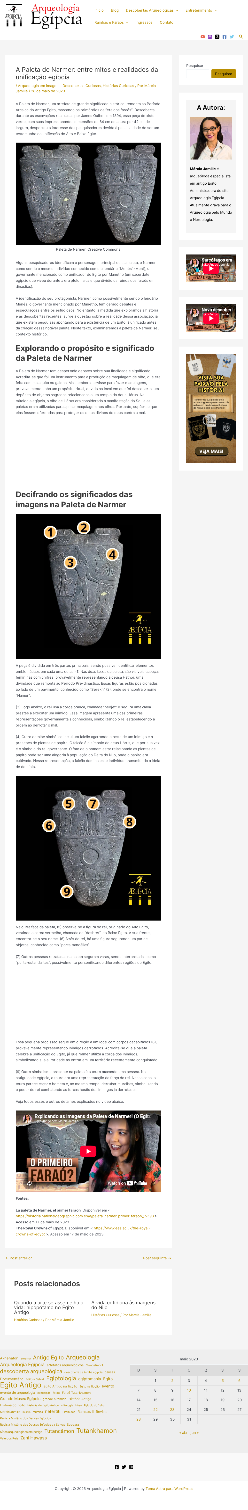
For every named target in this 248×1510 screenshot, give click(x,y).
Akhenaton (9, 1358)
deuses (110, 1372)
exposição (44, 1392)
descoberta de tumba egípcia (83, 1372)
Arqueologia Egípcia (22, 1364)
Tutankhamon (96, 1431)
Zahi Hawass (33, 1437)
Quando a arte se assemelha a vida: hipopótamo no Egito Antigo (48, 1307)
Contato (166, 22)
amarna (26, 1358)
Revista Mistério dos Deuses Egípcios (25, 1418)
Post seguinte (157, 1258)
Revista (102, 1412)
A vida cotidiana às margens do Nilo (123, 1305)
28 (138, 1419)
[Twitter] (232, 37)
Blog (115, 10)
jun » (195, 1432)
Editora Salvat (35, 1379)
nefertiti (52, 1411)
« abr (183, 1432)
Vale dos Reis (9, 1438)
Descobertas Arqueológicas (150, 10)
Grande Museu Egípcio (20, 1398)
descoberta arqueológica (31, 1371)
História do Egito (12, 1405)
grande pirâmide (54, 1399)
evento (108, 1386)
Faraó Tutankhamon (76, 1392)
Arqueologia (83, 1357)
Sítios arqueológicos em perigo (21, 1432)
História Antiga (80, 1399)
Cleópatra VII (94, 1365)
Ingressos (144, 22)
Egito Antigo (20, 1385)
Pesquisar (194, 65)
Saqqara (73, 1424)
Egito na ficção (89, 1386)
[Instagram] (210, 37)
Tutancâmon (59, 1431)
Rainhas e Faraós (109, 22)
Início (99, 10)
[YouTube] (203, 37)
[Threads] (217, 37)
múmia (27, 1412)
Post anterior (18, 1258)
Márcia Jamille (10, 1412)
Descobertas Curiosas (81, 85)
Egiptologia (61, 1378)
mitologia (67, 1405)
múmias (38, 1412)
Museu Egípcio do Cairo (89, 1405)
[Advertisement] (88, 455)
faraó (56, 1392)
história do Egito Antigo (43, 1405)
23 (172, 1409)
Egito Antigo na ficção (60, 1386)
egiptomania (89, 1378)
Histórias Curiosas (118, 85)
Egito (108, 1378)
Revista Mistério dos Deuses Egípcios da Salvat (32, 1424)
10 (189, 1390)
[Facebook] (224, 37)
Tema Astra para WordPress (169, 1488)
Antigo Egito (48, 1358)
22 (155, 1409)
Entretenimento (199, 10)
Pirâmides (68, 1412)
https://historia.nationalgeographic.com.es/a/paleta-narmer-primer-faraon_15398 (85, 1216)
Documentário (11, 1379)
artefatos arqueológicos (65, 1365)
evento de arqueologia (17, 1392)
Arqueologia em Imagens (39, 85)
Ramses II (86, 1411)
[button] (176, 10)
